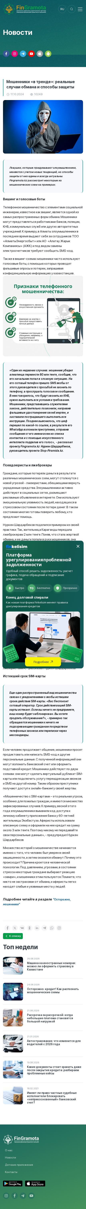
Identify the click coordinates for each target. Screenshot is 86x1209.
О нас (8, 1150)
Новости (10, 1157)
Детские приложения (19, 1164)
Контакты (11, 1172)
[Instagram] (59, 928)
